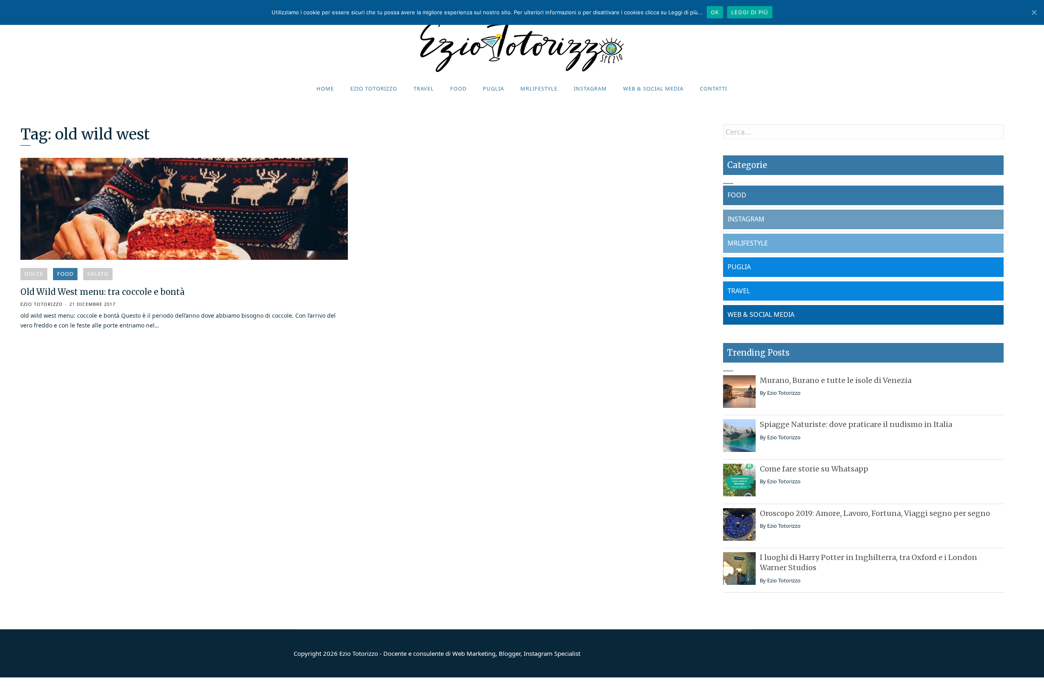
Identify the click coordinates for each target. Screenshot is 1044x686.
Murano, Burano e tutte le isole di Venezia (835, 380)
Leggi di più (749, 12)
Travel (424, 88)
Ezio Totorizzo (373, 88)
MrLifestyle (538, 88)
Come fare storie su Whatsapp (814, 469)
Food (458, 88)
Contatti (713, 88)
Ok (715, 12)
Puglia (493, 88)
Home (325, 88)
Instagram (590, 88)
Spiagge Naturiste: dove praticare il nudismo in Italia (856, 424)
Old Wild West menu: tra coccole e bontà (102, 292)
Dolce (33, 273)
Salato (97, 273)
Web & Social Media (653, 88)
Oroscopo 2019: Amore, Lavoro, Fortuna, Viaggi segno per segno (875, 513)
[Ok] (1034, 12)
